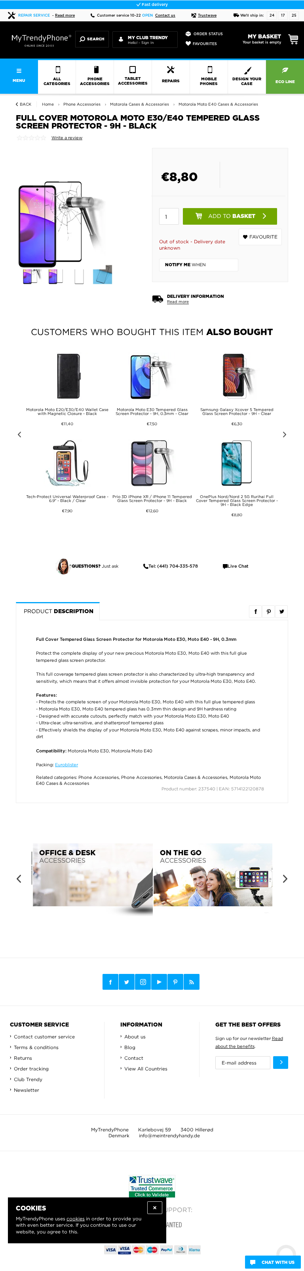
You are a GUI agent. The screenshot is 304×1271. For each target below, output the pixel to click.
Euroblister (66, 764)
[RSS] (192, 982)
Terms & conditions (36, 1047)
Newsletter (26, 1090)
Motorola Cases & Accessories (195, 777)
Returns (23, 1058)
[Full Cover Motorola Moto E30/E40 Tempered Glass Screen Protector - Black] (34, 274)
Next (286, 436)
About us (135, 1036)
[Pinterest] (175, 982)
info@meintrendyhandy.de (169, 1135)
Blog (129, 1047)
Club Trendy (28, 1079)
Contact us (165, 15)
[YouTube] (159, 982)
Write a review (66, 137)
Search (95, 39)
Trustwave (207, 15)
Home (48, 104)
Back (25, 104)
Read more (65, 15)
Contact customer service (44, 1036)
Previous (18, 436)
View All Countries (145, 1068)
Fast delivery (154, 5)
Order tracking (31, 1068)
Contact (133, 1058)
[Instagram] (143, 982)
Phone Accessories (98, 777)
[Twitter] (127, 982)
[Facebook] (110, 982)
